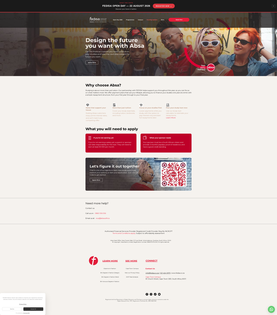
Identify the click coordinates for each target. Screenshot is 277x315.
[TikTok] (155, 294)
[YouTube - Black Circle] (159, 294)
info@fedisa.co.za (152, 273)
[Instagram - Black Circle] (151, 294)
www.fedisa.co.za (178, 273)
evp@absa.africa (103, 218)
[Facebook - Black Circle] (147, 294)
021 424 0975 (165, 273)
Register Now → (164, 6)
